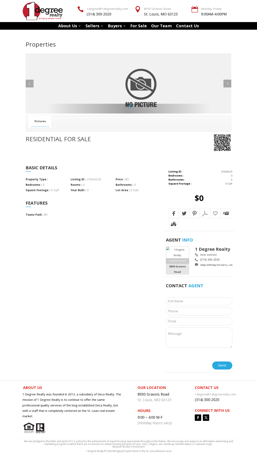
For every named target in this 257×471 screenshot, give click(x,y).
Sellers (92, 26)
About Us (67, 26)
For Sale (138, 26)
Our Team (161, 26)
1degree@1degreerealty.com (107, 9)
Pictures (40, 121)
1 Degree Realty (212, 249)
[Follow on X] (206, 417)
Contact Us (187, 26)
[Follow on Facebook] (198, 417)
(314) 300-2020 (99, 14)
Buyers (115, 26)
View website (208, 255)
